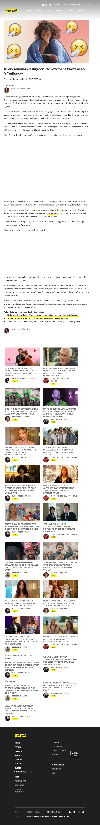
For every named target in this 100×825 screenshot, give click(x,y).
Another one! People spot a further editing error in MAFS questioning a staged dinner (22, 526)
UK (15, 381)
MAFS (66, 419)
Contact (72, 5)
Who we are (61, 5)
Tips (90, 5)
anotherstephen (20, 379)
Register (56, 769)
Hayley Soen (56, 419)
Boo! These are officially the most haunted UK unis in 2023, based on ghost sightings (21, 411)
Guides (91, 10)
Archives (56, 755)
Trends (70, 10)
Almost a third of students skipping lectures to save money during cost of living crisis (43, 321)
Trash (38, 10)
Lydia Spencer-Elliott (60, 379)
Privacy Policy (59, 751)
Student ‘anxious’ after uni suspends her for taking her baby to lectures (37, 318)
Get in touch (74, 754)
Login (54, 773)
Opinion (80, 10)
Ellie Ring (16, 573)
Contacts (19, 785)
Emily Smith (17, 417)
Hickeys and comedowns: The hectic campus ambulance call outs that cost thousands (43, 315)
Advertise (82, 5)
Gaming (48, 10)
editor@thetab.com (53, 812)
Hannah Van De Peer (18, 88)
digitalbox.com (33, 812)
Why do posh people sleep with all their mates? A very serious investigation (60, 639)
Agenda (59, 10)
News (29, 10)
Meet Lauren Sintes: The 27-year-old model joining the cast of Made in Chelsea (20, 603)
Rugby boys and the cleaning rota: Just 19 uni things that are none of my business (59, 603)
